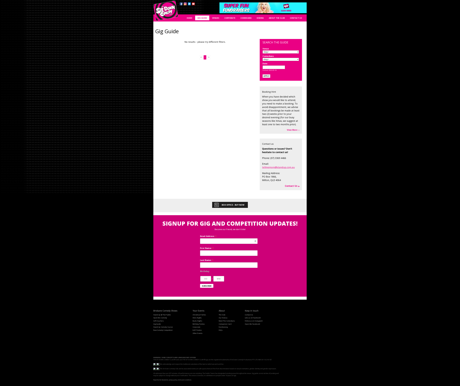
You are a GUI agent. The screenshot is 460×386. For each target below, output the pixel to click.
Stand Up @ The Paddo (162, 315)
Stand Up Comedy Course (163, 327)
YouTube (193, 3)
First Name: (207, 248)
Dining (260, 18)
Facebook (181, 3)
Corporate (229, 18)
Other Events (198, 333)
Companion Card (225, 324)
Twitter (189, 3)
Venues (215, 18)
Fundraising (223, 327)
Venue (266, 48)
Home (189, 18)
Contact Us (296, 18)
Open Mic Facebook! (252, 324)
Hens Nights (197, 318)
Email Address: (208, 236)
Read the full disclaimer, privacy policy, (165, 380)
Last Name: (207, 260)
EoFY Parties (197, 330)
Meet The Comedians (227, 321)
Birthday (204, 271)
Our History (223, 318)
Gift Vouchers (158, 321)
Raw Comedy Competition (163, 330)
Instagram (185, 3)
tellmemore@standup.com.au (278, 167)
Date (265, 63)
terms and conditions (184, 380)
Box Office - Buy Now (233, 205)
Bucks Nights (197, 321)
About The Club (277, 18)
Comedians (246, 18)
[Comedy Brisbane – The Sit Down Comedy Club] (165, 11)
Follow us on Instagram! (254, 321)
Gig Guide (202, 18)
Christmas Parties (199, 315)
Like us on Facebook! (253, 318)
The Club (222, 315)
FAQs (221, 330)
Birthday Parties (199, 324)
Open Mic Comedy (160, 318)
